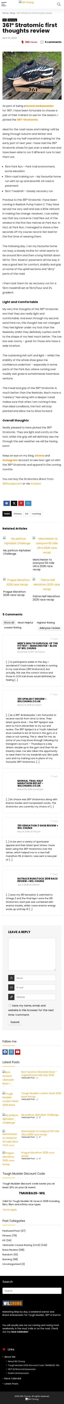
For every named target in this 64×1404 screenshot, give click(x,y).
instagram (10, 460)
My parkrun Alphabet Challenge (17, 552)
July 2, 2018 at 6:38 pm (28, 884)
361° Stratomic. (27, 120)
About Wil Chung (16, 1361)
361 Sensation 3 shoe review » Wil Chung (37, 826)
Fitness (18, 513)
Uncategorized (11, 1264)
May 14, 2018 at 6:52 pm (29, 831)
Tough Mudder (36, 1315)
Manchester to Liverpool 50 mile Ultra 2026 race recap (43, 564)
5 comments (53, 42)
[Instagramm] (11, 1052)
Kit (4, 20)
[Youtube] (17, 1052)
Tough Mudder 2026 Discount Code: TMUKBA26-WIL (33, 1365)
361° (47, 1315)
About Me (9, 1356)
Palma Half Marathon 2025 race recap (46, 597)
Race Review (10, 1249)
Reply (55, 639)
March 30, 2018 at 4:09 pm (30, 789)
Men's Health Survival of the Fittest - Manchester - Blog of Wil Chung (37, 645)
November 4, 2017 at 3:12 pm (31, 651)
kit (26, 513)
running (36, 513)
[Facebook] (5, 1052)
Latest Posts (11, 1383)
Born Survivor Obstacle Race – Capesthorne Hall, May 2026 (39, 1073)
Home (5, 13)
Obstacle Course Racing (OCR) (21, 1245)
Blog (12, 13)
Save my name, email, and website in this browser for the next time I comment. (31, 1010)
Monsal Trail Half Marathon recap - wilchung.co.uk (30, 783)
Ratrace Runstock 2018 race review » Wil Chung (37, 879)
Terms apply (9, 1209)
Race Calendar (12, 1378)
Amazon (35, 483)
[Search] (59, 4)
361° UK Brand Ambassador (22, 1369)
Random (7, 1254)
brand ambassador (40, 106)
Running (12, 20)
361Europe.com (12, 483)
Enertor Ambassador (18, 1373)
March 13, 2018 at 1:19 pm (29, 705)
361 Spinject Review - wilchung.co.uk (32, 700)
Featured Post (27, 1077)
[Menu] (4, 4)
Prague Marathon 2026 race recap (14, 593)
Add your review (50, 628)
